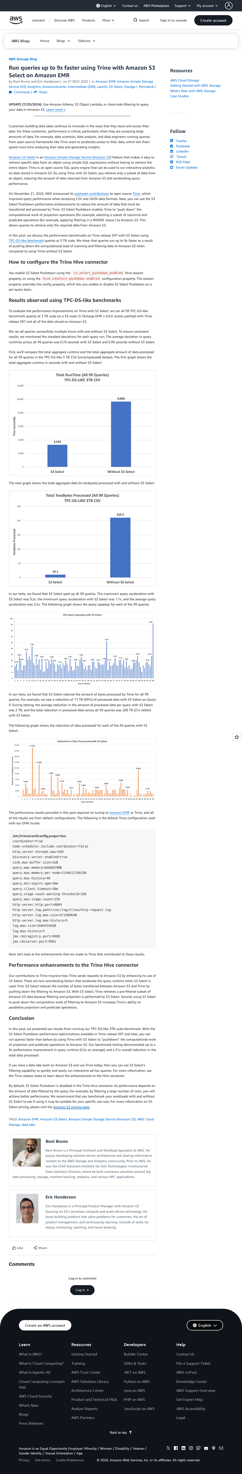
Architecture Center (87, 1390)
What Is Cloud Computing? (41, 1363)
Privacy (24, 1460)
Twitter (180, 141)
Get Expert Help (189, 1399)
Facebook (182, 146)
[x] (168, 1448)
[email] (221, 1448)
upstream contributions (91, 193)
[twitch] (198, 1448)
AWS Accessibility (190, 1408)
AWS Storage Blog (23, 59)
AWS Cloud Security (35, 1396)
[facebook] (176, 1448)
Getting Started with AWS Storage (195, 85)
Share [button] (42, 92)
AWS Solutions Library (90, 1381)
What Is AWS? (30, 1354)
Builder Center (136, 1354)
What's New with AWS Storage (192, 91)
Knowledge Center (191, 1381)
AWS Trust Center (86, 1372)
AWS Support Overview (195, 1390)
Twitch (180, 157)
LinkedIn (181, 151)
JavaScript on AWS (139, 1408)
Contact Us (185, 1354)
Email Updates (185, 167)
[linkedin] (183, 1448)
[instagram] (191, 1448)
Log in (80, 1290)
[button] (64, 20)
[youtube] (206, 1448)
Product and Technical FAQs (94, 1399)
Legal (180, 1417)
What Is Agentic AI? (35, 1372)
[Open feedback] (237, 737)
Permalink (146, 87)
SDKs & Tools (135, 1363)
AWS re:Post (186, 1372)
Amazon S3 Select (22, 157)
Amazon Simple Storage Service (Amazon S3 (77, 157)
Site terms (42, 1460)
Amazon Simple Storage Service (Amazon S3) (102, 1119)
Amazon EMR (119, 812)
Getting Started (84, 1354)
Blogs (23, 1414)
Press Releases (31, 1423)
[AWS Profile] (229, 5)
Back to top (118, 1432)
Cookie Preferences (70, 1460)
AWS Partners (82, 1417)
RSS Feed (182, 162)
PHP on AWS (134, 1399)
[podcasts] (214, 1448)
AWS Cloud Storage (184, 80)
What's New (28, 1405)
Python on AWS (137, 1381)
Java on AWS (134, 1390)
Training (78, 1363)
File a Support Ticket (193, 1363)
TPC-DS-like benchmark (26, 240)
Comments (21, 92)
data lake (28, 1124)
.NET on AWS (135, 1372)
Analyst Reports (84, 1408)
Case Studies (179, 96)
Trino (136, 193)
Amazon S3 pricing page (71, 1107)
